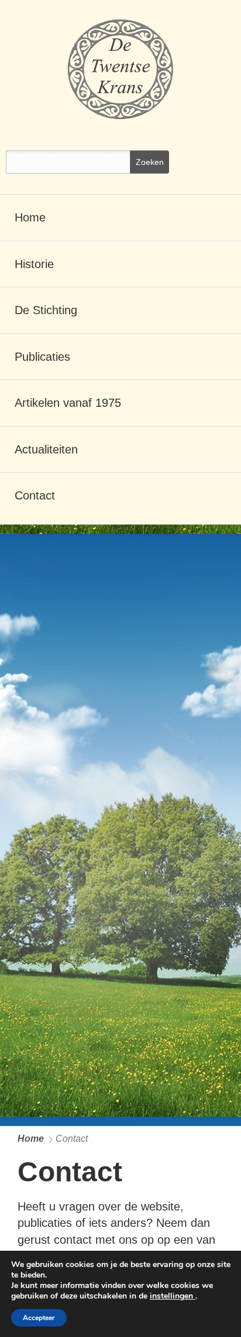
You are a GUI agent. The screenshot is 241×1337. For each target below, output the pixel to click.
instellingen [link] (172, 1295)
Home (31, 1139)
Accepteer (39, 1317)
